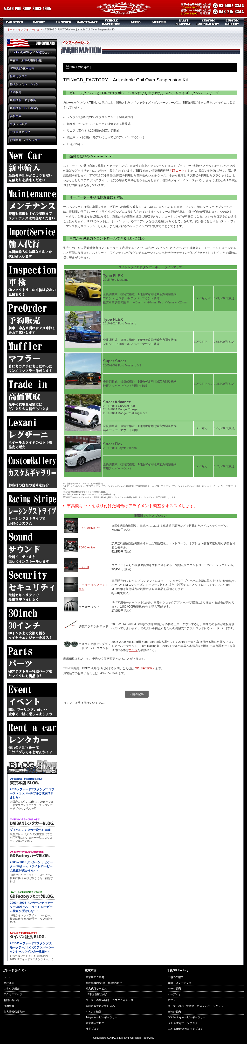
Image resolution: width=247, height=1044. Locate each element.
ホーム (11, 29)
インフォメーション (30, 29)
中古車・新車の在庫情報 (26, 60)
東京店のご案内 (95, 977)
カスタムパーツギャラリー (208, 22)
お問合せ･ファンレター (25, 140)
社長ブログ (92, 1028)
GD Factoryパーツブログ (183, 1023)
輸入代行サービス (96, 988)
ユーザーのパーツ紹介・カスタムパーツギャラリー (198, 1005)
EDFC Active (87, 547)
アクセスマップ (20, 132)
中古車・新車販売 (15, 22)
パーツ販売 (184, 22)
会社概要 (15, 116)
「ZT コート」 (178, 170)
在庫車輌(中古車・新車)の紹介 (104, 982)
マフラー (160, 22)
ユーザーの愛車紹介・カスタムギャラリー (111, 1000)
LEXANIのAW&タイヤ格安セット (31, 52)
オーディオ (136, 22)
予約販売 (15, 92)
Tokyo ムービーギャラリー (101, 1017)
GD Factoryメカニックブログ (185, 1028)
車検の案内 (174, 1011)
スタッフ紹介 (18, 124)
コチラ (133, 650)
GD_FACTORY (144, 668)
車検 (111, 22)
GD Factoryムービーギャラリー (187, 1017)
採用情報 (9, 1005)
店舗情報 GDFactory (24, 108)
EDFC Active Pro (89, 528)
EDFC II (84, 567)
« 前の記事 (137, 694)
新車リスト (39, 22)
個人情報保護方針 (14, 1011)
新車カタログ (18, 76)
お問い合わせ (12, 1000)
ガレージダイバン (123, 9)
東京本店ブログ (95, 1023)
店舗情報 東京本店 (23, 100)
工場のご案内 (176, 977)
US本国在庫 (63, 22)
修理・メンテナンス (180, 982)
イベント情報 (94, 1011)
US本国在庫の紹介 (97, 994)
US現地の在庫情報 (22, 68)
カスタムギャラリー (232, 22)
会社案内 (9, 982)
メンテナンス (87, 22)
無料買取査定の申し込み (100, 1005)
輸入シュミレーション (24, 84)
